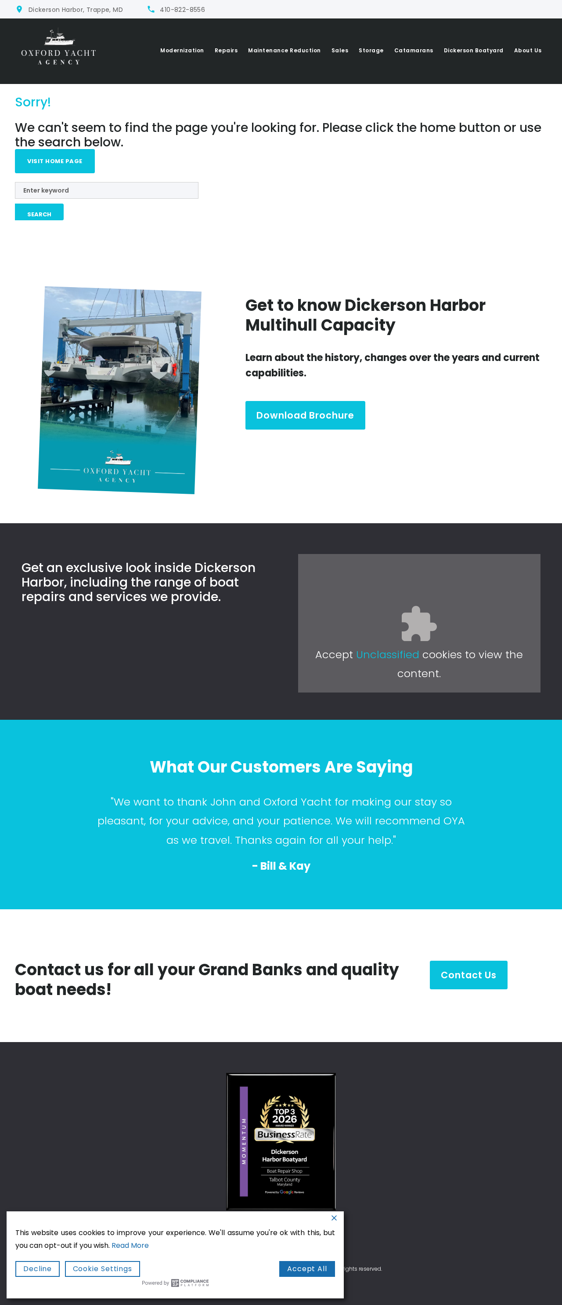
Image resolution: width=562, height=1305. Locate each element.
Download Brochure (305, 415)
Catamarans (413, 50)
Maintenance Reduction (284, 50)
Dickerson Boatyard (474, 50)
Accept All (307, 1269)
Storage (371, 50)
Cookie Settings (103, 1269)
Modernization (182, 50)
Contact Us (469, 975)
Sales (340, 50)
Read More (130, 1245)
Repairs (226, 50)
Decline (37, 1269)
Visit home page (55, 161)
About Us (528, 50)
